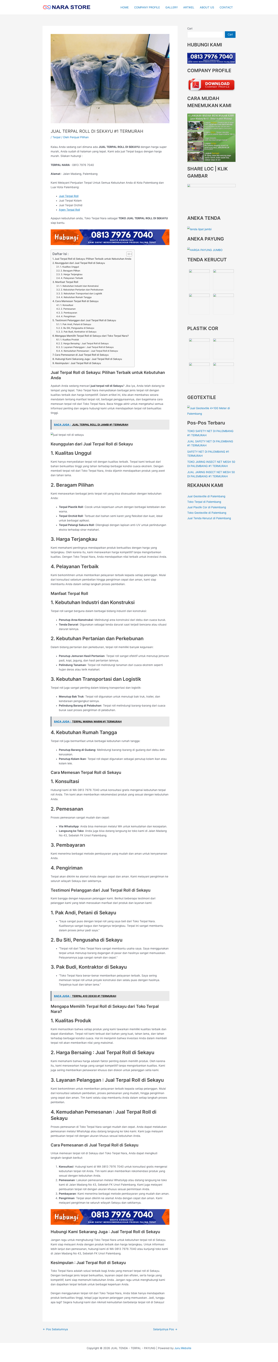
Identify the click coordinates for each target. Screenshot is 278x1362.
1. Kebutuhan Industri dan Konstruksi (79, 286)
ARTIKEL (188, 7)
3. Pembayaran (69, 312)
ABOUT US (207, 7)
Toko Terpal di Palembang (204, 501)
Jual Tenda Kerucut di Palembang (209, 518)
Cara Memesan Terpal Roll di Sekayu (76, 301)
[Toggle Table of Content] (127, 254)
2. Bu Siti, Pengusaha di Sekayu (77, 328)
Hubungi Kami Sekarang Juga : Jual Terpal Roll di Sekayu (88, 359)
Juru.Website (182, 1348)
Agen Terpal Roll (69, 209)
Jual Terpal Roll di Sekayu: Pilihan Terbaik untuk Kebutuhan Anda (93, 258)
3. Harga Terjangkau (71, 274)
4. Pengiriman (68, 316)
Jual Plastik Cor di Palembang (206, 507)
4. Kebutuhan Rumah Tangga (76, 297)
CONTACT (226, 7)
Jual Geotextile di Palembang (206, 496)
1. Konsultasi (66, 305)
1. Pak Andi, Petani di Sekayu (75, 324)
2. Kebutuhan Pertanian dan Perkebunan (82, 289)
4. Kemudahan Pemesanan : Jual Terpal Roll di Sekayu (89, 351)
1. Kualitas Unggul (69, 266)
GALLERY (171, 7)
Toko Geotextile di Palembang (206, 512)
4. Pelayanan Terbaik (72, 278)
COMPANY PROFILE (147, 7)
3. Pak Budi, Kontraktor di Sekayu (78, 331)
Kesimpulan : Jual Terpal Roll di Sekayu (78, 363)
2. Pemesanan (68, 309)
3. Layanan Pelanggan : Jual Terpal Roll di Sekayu (87, 347)
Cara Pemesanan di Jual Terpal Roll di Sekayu (82, 354)
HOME (124, 7)
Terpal (56, 137)
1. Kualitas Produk (69, 339)
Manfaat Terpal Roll (66, 282)
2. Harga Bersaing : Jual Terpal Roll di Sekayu (85, 343)
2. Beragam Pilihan (70, 270)
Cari (189, 28)
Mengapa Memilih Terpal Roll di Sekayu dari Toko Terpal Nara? (92, 335)
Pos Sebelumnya (55, 1329)
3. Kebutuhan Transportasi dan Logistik (81, 293)
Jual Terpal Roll (69, 196)
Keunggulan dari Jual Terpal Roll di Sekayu (80, 263)
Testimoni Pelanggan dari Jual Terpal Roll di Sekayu (85, 320)
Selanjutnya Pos (165, 1329)
